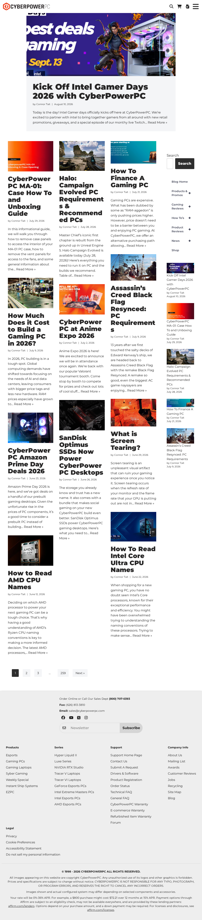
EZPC (10, 792)
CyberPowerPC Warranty (129, 804)
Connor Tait (43, 104)
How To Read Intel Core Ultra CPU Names (133, 559)
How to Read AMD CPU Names (30, 580)
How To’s (181, 218)
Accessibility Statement (23, 848)
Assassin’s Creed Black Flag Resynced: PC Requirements (133, 308)
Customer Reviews (182, 773)
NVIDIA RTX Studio (68, 767)
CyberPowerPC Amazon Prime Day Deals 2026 (29, 461)
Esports (12, 755)
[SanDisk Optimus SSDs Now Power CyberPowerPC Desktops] (82, 415)
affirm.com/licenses (100, 910)
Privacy (11, 836)
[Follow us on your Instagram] (86, 718)
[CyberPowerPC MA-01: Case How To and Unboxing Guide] (30, 156)
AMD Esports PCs (67, 804)
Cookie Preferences (20, 842)
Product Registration (126, 780)
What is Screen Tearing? (125, 440)
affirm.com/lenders (21, 906)
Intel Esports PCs (67, 798)
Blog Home (180, 181)
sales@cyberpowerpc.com (87, 710)
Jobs (171, 780)
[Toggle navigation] (195, 6)
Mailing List (176, 761)
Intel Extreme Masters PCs (74, 792)
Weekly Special (17, 780)
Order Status (120, 786)
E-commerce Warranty (127, 810)
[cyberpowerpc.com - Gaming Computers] (26, 6)
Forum (115, 822)
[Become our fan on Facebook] (63, 718)
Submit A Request (124, 767)
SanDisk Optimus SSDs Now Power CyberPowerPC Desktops (81, 455)
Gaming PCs (15, 761)
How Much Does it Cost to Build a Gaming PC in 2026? (29, 329)
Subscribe (131, 728)
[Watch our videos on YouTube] (71, 718)
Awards (174, 767)
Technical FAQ (121, 792)
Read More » (157, 122)
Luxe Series (62, 761)
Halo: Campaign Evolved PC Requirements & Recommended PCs (81, 199)
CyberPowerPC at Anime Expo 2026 (80, 329)
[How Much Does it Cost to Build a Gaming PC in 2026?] (30, 293)
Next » (80, 673)
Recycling (175, 786)
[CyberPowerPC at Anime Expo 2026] (82, 299)
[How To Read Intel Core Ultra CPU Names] (133, 526)
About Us (175, 755)
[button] (171, 6)
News (181, 240)
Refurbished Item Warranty (130, 816)
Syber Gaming (17, 773)
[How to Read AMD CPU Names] (30, 550)
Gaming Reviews (181, 206)
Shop (175, 250)
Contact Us (118, 761)
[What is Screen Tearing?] (133, 412)
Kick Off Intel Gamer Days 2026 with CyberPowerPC (90, 91)
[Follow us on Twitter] (78, 718)
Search (173, 155)
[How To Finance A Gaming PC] (133, 152)
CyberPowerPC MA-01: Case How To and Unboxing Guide (30, 196)
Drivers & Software (124, 773)
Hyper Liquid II (65, 755)
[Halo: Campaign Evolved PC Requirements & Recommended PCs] (82, 156)
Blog (171, 798)
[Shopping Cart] (179, 6)
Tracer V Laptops (67, 773)
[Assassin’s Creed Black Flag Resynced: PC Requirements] (133, 267)
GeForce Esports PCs (70, 786)
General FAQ (119, 798)
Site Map (174, 792)
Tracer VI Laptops (67, 780)
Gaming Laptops (19, 767)
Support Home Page (126, 755)
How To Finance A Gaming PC (129, 178)
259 (63, 673)
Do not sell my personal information (33, 854)
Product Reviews (181, 229)
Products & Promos (181, 193)
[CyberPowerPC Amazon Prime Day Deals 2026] (30, 428)
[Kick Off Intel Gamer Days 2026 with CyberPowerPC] (180, 268)
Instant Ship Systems (22, 786)
